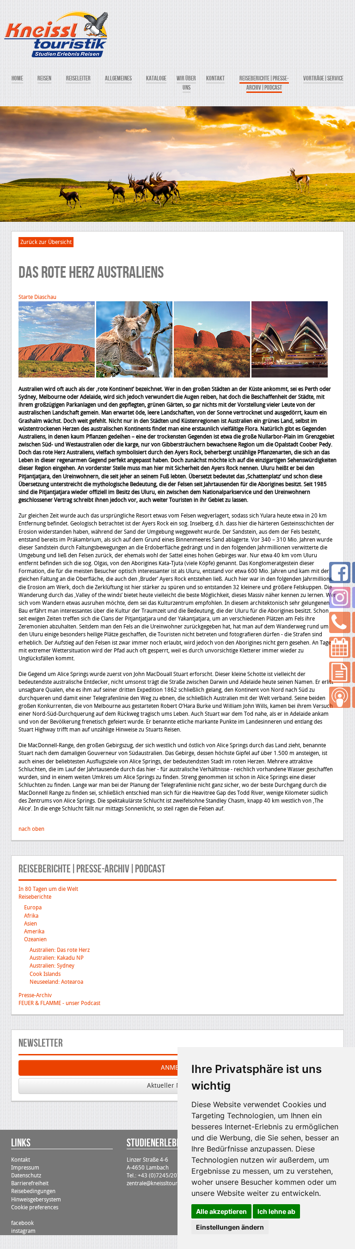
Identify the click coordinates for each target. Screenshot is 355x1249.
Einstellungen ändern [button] (230, 1227)
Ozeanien (35, 939)
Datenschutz (26, 1175)
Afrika (31, 916)
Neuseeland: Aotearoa (56, 982)
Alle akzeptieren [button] (221, 1211)
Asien (30, 923)
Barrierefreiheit (30, 1183)
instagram (23, 1231)
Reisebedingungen (33, 1191)
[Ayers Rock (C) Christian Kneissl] (56, 339)
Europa (33, 907)
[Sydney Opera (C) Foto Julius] (289, 339)
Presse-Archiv (35, 995)
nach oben (31, 829)
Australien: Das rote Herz (60, 950)
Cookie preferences (34, 1207)
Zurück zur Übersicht (46, 242)
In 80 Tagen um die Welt (48, 889)
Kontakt (20, 1160)
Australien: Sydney (52, 966)
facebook (22, 1223)
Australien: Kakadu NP (57, 958)
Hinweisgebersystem (36, 1199)
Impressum (25, 1167)
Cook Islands (45, 974)
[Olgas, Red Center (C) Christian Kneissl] (212, 339)
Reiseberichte (34, 897)
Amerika (34, 931)
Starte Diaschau (37, 297)
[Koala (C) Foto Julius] (134, 339)
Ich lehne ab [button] (276, 1211)
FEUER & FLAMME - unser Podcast (59, 1003)
